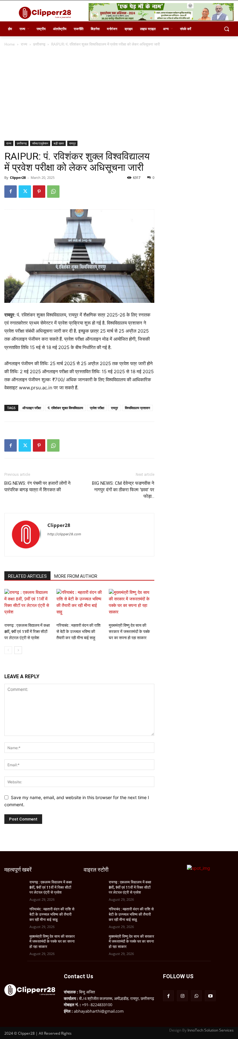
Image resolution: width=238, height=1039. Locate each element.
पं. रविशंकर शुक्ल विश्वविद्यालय (65, 407)
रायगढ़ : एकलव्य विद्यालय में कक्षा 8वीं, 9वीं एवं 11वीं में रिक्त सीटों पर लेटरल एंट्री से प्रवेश (27, 631)
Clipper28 (18, 177)
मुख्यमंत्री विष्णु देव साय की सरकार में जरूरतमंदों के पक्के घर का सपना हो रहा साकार (129, 631)
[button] (226, 29)
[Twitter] (25, 191)
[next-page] (18, 650)
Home (9, 44)
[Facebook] (10, 191)
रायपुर (72, 143)
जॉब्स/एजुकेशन (40, 143)
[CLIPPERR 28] (46, 12)
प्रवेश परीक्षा (97, 407)
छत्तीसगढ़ (39, 44)
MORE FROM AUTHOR (75, 576)
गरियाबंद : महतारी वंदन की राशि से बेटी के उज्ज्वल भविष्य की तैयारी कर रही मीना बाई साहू (78, 631)
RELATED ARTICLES (27, 576)
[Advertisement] (119, 94)
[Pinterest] (39, 191)
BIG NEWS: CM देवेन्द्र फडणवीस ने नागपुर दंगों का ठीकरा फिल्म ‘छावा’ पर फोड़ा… (123, 489)
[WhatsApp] (53, 191)
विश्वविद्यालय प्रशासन (137, 407)
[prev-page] (8, 650)
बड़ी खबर (59, 143)
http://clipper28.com (64, 534)
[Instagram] (182, 995)
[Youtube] (210, 995)
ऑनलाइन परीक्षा (31, 407)
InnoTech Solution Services (210, 1030)
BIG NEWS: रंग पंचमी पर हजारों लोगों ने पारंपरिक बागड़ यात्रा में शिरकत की (37, 486)
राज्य (24, 44)
